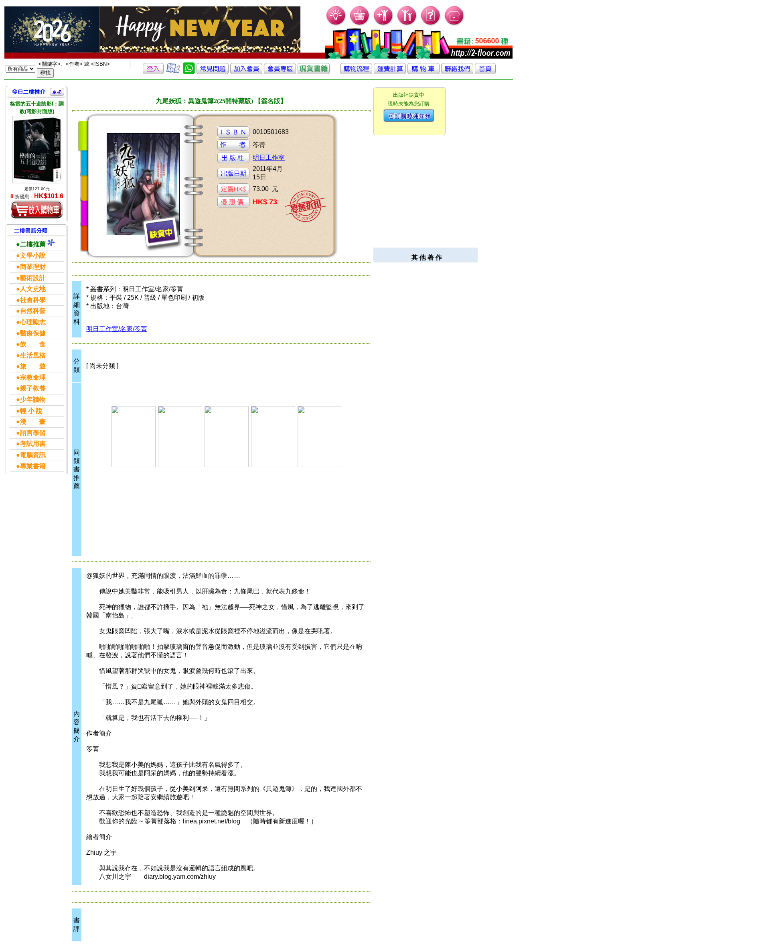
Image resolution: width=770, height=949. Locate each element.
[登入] (153, 72)
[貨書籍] (314, 72)
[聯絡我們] (457, 72)
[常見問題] (431, 24)
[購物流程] (356, 72)
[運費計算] (390, 72)
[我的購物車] (360, 24)
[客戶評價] (173, 72)
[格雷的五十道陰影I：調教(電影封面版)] (36, 149)
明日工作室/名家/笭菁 (116, 328)
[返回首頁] (485, 72)
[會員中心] (407, 24)
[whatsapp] (189, 72)
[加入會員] (384, 24)
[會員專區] (280, 72)
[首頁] (455, 24)
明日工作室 (269, 157)
